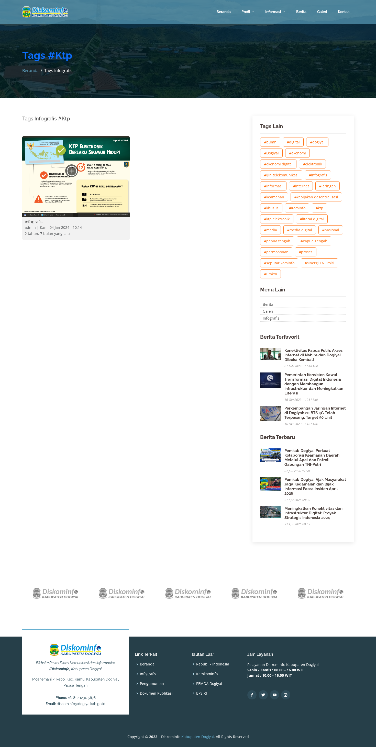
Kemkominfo (207, 674)
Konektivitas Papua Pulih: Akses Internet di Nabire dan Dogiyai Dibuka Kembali (313, 355)
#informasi (273, 186)
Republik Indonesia (212, 664)
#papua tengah (277, 241)
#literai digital (312, 219)
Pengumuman (152, 683)
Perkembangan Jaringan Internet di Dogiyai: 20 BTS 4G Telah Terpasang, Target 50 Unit (315, 413)
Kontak (344, 12)
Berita (301, 12)
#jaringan (327, 186)
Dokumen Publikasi (156, 693)
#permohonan (276, 252)
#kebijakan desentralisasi (316, 197)
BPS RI (201, 693)
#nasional (330, 230)
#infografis (318, 175)
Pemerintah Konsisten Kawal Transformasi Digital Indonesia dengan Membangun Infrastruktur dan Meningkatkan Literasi (313, 383)
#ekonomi (297, 153)
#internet (301, 186)
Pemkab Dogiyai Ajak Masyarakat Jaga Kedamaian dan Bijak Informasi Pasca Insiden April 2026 (315, 486)
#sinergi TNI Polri (319, 263)
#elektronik (312, 164)
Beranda (223, 12)
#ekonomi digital (278, 164)
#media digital (299, 230)
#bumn (270, 142)
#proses (306, 252)
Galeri (322, 12)
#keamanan (274, 197)
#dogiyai (317, 142)
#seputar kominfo (279, 263)
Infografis (271, 318)
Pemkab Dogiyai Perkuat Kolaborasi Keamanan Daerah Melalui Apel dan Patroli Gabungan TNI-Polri (311, 457)
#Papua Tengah (314, 241)
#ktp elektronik (277, 219)
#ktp (319, 208)
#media (270, 230)
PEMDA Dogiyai (209, 683)
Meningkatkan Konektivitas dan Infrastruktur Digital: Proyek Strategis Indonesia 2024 (313, 513)
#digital (293, 142)
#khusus (271, 208)
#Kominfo (297, 208)
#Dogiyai (271, 153)
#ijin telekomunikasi (281, 175)
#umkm (270, 273)
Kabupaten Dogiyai (197, 736)
